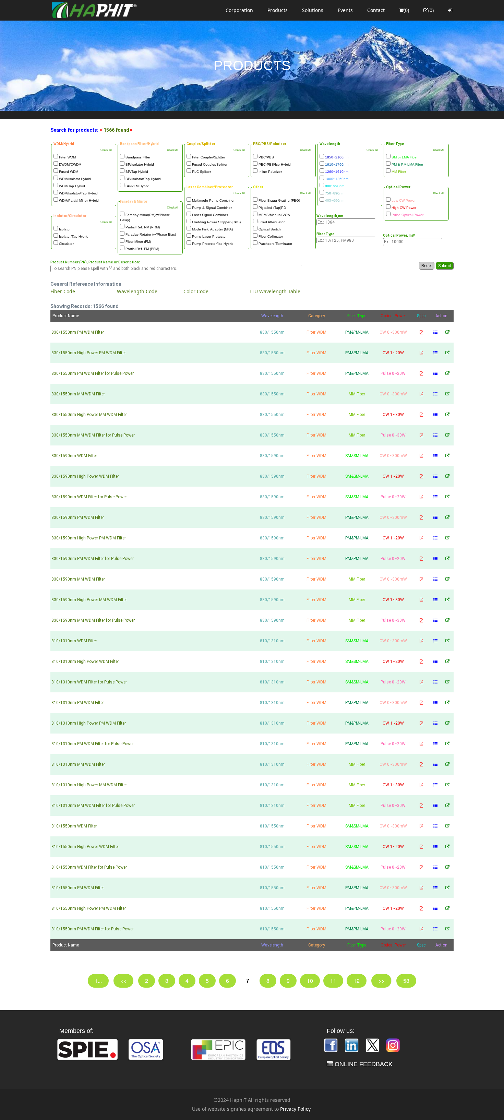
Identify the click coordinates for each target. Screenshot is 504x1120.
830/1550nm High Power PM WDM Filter (88, 352)
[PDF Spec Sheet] (421, 332)
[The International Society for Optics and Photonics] (87, 1049)
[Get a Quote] (447, 332)
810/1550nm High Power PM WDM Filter (88, 908)
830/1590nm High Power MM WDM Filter (89, 599)
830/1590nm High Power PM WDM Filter (88, 538)
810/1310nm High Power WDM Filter (85, 661)
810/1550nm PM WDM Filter (77, 887)
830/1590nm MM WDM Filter (78, 579)
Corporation (239, 10)
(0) (406, 10)
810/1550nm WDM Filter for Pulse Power (89, 867)
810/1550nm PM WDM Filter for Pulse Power (92, 929)
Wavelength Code (137, 291)
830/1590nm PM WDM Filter (77, 517)
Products (277, 10)
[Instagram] (393, 1044)
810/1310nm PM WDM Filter (77, 702)
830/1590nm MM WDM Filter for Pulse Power (93, 620)
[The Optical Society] (146, 1049)
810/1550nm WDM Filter (74, 826)
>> (381, 981)
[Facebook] (331, 1044)
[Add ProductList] (435, 332)
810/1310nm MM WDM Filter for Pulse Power (93, 805)
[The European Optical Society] (273, 1049)
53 (406, 981)
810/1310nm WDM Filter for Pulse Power (89, 682)
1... (98, 981)
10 (310, 981)
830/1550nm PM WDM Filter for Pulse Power (92, 373)
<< (123, 981)
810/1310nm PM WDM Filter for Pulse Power (92, 743)
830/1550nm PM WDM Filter (77, 332)
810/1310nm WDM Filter (74, 641)
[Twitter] (373, 1044)
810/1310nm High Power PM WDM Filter (88, 723)
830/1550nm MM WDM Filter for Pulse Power (93, 435)
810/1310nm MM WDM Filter (78, 764)
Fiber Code (62, 291)
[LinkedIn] (352, 1044)
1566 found (116, 130)
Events (345, 10)
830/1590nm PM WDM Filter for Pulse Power (92, 558)
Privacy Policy (295, 1109)
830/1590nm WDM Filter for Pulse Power (89, 497)
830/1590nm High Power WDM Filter (85, 476)
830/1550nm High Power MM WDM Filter (89, 414)
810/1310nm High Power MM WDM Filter (89, 785)
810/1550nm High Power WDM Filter (85, 846)
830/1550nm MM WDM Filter (78, 394)
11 (333, 981)
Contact (376, 10)
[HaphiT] (94, 10)
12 (356, 981)
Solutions (312, 10)
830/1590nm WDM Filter (74, 455)
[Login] (450, 10)
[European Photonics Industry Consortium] (218, 1049)
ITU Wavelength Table (275, 291)
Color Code (195, 291)
